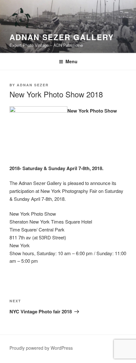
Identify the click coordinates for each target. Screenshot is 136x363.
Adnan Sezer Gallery (61, 37)
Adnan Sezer (33, 85)
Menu (71, 61)
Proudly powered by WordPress (41, 348)
